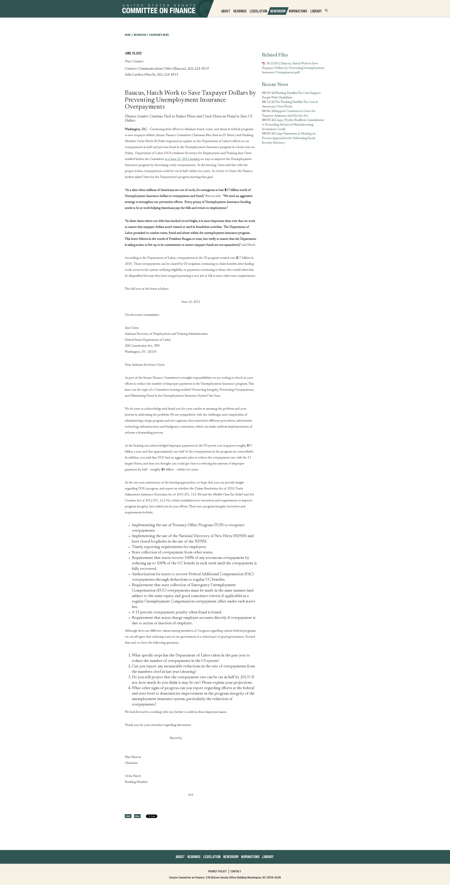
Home (128, 34)
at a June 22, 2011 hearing (182, 159)
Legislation (258, 11)
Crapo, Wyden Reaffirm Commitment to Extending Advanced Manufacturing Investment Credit (293, 125)
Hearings (240, 11)
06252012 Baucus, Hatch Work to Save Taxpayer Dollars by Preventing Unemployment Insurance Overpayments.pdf (293, 68)
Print (128, 816)
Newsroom (231, 856)
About (180, 856)
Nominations (298, 11)
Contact (235, 871)
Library (316, 11)
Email (137, 816)
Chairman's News (159, 34)
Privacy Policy (217, 871)
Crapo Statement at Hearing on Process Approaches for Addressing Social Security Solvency (289, 138)
